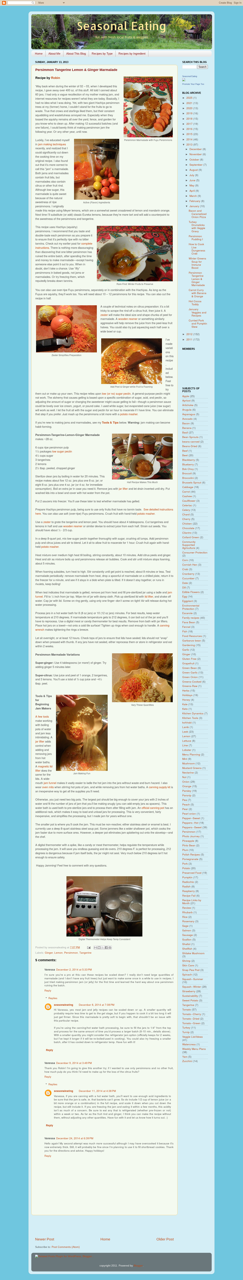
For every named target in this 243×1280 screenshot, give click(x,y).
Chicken (187, 523)
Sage (185, 926)
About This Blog (76, 53)
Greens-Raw (189, 686)
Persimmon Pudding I (196, 237)
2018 (189, 118)
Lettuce (186, 741)
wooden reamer (127, 319)
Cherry (186, 519)
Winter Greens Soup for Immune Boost (197, 263)
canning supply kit (159, 787)
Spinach (187, 974)
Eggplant (187, 601)
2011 (189, 339)
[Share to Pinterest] (110, 947)
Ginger (49, 952)
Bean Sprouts (190, 437)
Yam (184, 1056)
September (196, 164)
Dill (184, 587)
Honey (186, 699)
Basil (185, 432)
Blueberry (188, 464)
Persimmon (71, 952)
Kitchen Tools (190, 718)
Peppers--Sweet (192, 827)
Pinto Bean (188, 845)
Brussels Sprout (191, 482)
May (192, 185)
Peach (186, 804)
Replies (52, 998)
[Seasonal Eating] (183, 80)
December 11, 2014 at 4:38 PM (97, 1091)
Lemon (58, 952)
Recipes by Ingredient (131, 53)
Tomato (186, 1009)
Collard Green (190, 537)
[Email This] (95, 947)
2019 (189, 113)
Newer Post (44, 1239)
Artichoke (187, 405)
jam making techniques (52, 144)
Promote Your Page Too (193, 84)
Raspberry (188, 891)
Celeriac (187, 505)
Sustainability (190, 996)
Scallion (187, 939)
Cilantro (187, 532)
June (192, 180)
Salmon (186, 930)
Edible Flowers (191, 592)
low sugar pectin (62, 451)
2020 (189, 108)
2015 (189, 134)
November (196, 154)
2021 (189, 103)
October (194, 159)
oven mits (48, 787)
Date (185, 583)
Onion (185, 781)
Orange (186, 786)
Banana (187, 428)
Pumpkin (187, 877)
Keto (185, 709)
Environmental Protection (190, 607)
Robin (55, 78)
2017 (189, 124)
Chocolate (188, 528)
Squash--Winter (191, 986)
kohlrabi (187, 722)
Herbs (185, 690)
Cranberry (188, 574)
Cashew (187, 496)
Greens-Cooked (191, 681)
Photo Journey (191, 836)
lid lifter (149, 596)
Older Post (165, 1239)
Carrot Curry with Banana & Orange (197, 293)
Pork (185, 863)
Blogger (138, 1265)
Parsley (186, 791)
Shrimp (186, 961)
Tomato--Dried (190, 1018)
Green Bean (189, 668)
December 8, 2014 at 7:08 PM (96, 1005)
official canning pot (153, 808)
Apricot (186, 400)
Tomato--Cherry (191, 1014)
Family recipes (190, 617)
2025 (189, 97)
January (194, 206)
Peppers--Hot (190, 822)
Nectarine (188, 772)
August (194, 170)
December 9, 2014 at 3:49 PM (74, 1063)
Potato (186, 868)
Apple (185, 396)
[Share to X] (103, 947)
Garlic (185, 649)
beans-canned (191, 441)
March (193, 196)
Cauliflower (189, 500)
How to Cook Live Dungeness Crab (197, 248)
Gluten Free (189, 659)
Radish (186, 886)
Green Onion (190, 677)
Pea (184, 800)
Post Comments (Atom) (66, 1247)
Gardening (188, 645)
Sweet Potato (190, 1000)
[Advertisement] (104, 1226)
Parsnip (186, 795)
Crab (185, 569)
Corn (185, 560)
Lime (185, 745)
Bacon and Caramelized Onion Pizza (198, 214)
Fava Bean (188, 622)
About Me (54, 53)
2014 (189, 139)
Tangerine (85, 952)
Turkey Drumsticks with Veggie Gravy (197, 226)
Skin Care (188, 965)
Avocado (187, 419)
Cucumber (188, 578)
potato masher (128, 414)
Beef (185, 450)
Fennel (186, 627)
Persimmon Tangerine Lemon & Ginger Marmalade (197, 279)
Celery (186, 510)
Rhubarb (187, 912)
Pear (185, 809)
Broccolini (188, 478)
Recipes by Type (102, 53)
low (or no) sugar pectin (116, 393)
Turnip (186, 1032)
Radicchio (188, 882)
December (196, 149)
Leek (185, 731)
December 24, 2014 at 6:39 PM (74, 1138)
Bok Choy (188, 469)
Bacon (186, 423)
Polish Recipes (191, 854)
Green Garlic (190, 672)
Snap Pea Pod (191, 970)
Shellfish (187, 948)
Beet (185, 455)
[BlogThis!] (99, 947)
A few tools (42, 716)
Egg (184, 596)
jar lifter (123, 489)
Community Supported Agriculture (189, 545)
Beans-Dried (189, 446)
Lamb (185, 727)
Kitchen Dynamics (193, 713)
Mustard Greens (192, 768)
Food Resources (192, 636)
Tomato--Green (191, 1023)
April (192, 190)
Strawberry (188, 991)
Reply (47, 990)
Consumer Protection (194, 552)
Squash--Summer (192, 979)
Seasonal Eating (122, 25)
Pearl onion (189, 813)
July (192, 175)
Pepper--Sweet (191, 818)
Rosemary (188, 921)
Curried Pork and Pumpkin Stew (198, 323)
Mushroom (188, 763)
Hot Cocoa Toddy (195, 302)
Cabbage (187, 487)
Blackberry (188, 460)
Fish (184, 631)
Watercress (189, 1044)
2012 (189, 334)
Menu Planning (191, 754)
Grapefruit (188, 663)
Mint (184, 759)
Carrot (186, 491)
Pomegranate (190, 859)
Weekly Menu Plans (194, 1049)
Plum (185, 850)
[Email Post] (88, 947)
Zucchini (187, 1061)
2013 (189, 144)
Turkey (186, 1027)
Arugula (187, 409)
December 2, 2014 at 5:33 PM (74, 969)
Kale (185, 704)
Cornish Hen (189, 564)
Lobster (186, 750)
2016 (189, 129)
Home (39, 53)
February (195, 201)
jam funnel (50, 783)
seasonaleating (63, 1005)
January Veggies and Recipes (197, 312)
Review (186, 908)
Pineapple (188, 841)
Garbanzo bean (191, 640)
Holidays (187, 695)
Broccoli (187, 473)
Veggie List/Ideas (192, 1036)
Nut (184, 777)
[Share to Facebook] (106, 947)
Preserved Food (191, 873)
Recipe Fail (189, 895)
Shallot (186, 944)
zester (104, 315)
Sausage (187, 935)
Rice (185, 917)
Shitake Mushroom (193, 953)
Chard (186, 514)
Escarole (187, 613)
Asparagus (188, 414)
